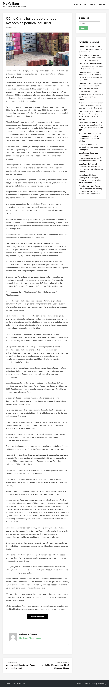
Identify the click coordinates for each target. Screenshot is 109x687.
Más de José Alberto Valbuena (30, 638)
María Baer (11, 4)
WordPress (92, 684)
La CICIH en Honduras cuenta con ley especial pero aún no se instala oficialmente (91, 66)
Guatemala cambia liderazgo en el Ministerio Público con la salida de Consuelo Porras (91, 85)
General (83, 5)
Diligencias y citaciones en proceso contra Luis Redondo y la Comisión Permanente (90, 57)
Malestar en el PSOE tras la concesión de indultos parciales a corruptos (91, 147)
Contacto (101, 5)
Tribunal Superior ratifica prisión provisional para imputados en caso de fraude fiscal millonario (91, 105)
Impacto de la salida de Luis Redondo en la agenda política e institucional (90, 49)
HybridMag (102, 684)
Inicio (75, 5)
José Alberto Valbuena (28, 634)
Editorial (92, 5)
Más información (37, 616)
